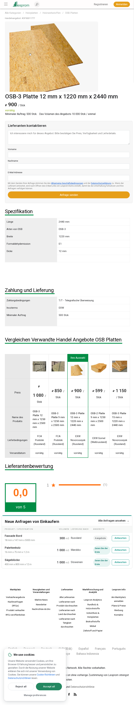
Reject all (21, 686)
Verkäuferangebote (15, 597)
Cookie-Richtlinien (46, 674)
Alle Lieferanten (67, 597)
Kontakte (118, 614)
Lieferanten (67, 589)
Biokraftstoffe (93, 621)
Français (100, 648)
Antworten (120, 538)
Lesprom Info (119, 589)
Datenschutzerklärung (101, 183)
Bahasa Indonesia (87, 653)
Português (119, 648)
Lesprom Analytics (93, 599)
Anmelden (121, 4)
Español (84, 648)
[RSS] (75, 694)
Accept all (49, 686)
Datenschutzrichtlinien (19, 678)
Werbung (118, 610)
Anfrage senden (69, 194)
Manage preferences (35, 695)
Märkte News (41, 599)
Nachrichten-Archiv (41, 609)
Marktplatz (15, 589)
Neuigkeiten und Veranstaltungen (41, 590)
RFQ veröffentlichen (15, 614)
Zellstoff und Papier (93, 630)
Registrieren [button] (101, 4)
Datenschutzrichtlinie (82, 686)
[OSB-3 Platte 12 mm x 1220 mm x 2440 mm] (51, 56)
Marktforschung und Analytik (93, 590)
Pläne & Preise (119, 605)
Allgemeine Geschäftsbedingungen (67, 183)
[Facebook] (69, 694)
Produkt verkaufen (15, 610)
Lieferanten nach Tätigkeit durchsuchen (67, 623)
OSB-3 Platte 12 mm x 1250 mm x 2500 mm (39, 419)
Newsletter (41, 604)
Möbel (93, 626)
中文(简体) (65, 648)
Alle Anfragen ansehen (113, 520)
